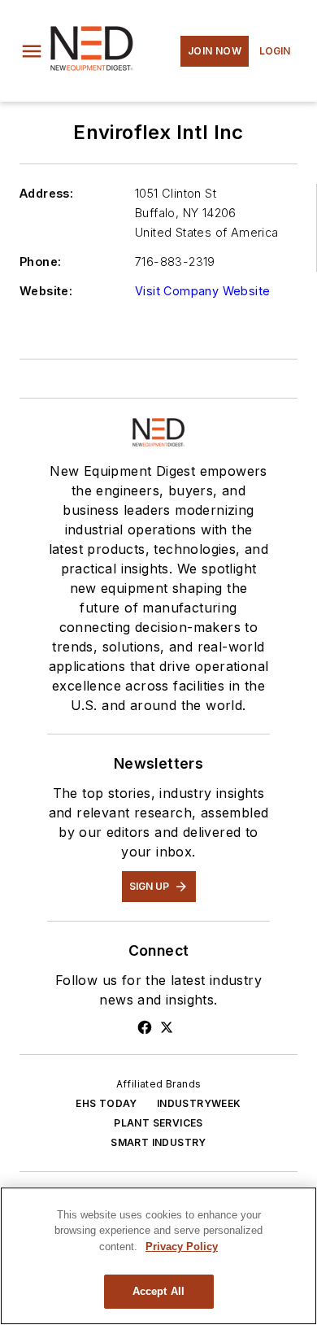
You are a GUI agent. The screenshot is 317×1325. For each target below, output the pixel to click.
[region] (158, 1256)
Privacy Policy (181, 1246)
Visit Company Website (202, 291)
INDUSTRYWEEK (199, 1103)
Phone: (40, 261)
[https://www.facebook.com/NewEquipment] (145, 1027)
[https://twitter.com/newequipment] (166, 1027)
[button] (32, 51)
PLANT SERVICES (158, 1123)
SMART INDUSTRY (158, 1142)
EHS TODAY (106, 1103)
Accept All (158, 1291)
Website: (46, 291)
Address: (46, 193)
